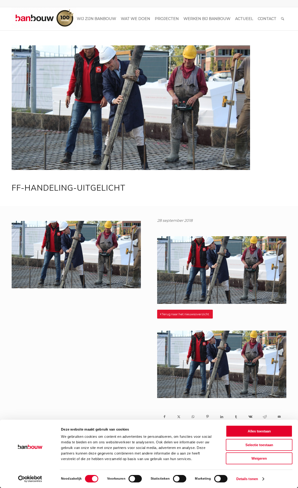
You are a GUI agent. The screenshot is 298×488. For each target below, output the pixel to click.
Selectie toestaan (259, 445)
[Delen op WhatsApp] (193, 416)
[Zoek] (282, 18)
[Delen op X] (179, 416)
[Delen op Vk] (250, 416)
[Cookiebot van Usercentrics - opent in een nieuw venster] (30, 478)
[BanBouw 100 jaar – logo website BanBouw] (44, 18)
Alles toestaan (259, 431)
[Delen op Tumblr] (236, 416)
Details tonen (247, 479)
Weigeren (259, 458)
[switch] (135, 478)
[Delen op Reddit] (265, 416)
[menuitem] (96, 18)
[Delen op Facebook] (164, 416)
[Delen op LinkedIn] (222, 416)
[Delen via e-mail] (279, 416)
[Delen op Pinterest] (207, 416)
